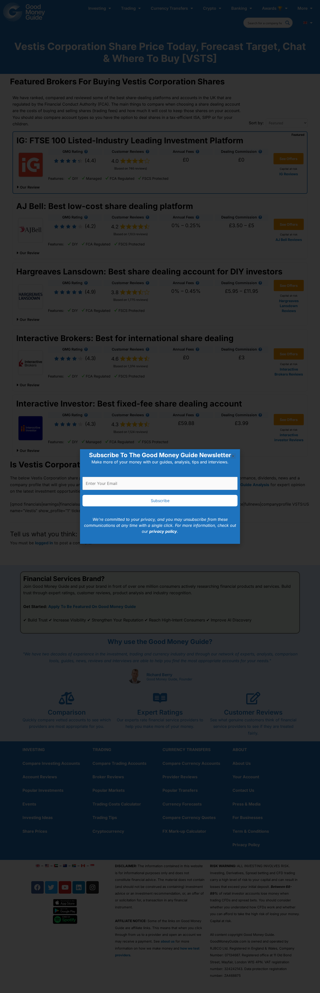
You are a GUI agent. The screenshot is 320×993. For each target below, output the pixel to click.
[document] (160, 496)
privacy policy (163, 531)
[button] (233, 456)
